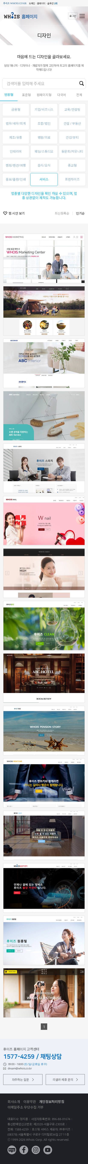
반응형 (8, 94)
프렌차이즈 (72, 179)
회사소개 (13, 1101)
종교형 (72, 165)
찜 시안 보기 (17, 213)
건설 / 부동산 (72, 123)
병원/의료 (44, 137)
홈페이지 (30, 17)
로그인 (72, 16)
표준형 (26, 95)
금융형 (15, 109)
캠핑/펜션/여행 (16, 165)
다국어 (61, 95)
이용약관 (29, 1101)
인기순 (80, 213)
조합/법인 (44, 123)
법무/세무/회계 (16, 123)
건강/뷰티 (72, 137)
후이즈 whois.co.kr (15, 3)
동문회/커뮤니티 (72, 151)
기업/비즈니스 (44, 109)
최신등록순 (62, 213)
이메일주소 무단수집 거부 (25, 1107)
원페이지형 (44, 95)
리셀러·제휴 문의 (63, 1080)
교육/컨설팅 (72, 109)
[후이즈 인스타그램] (35, 1147)
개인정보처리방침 (51, 1101)
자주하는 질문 (20, 1080)
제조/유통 (15, 137)
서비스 (44, 179)
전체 (79, 95)
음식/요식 (44, 165)
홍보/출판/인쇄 (16, 179)
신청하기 (44, 271)
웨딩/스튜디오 (44, 151)
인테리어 (16, 151)
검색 (81, 83)
